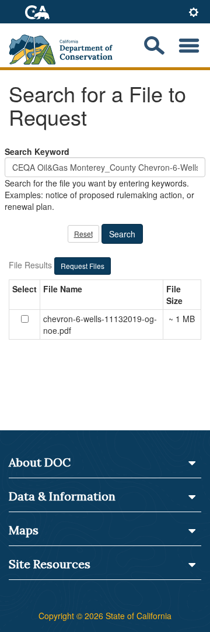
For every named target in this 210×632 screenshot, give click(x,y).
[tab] (193, 13)
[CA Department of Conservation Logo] (66, 46)
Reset (83, 234)
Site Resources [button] (49, 564)
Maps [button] (23, 530)
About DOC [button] (40, 462)
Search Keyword (37, 151)
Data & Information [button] (62, 496)
